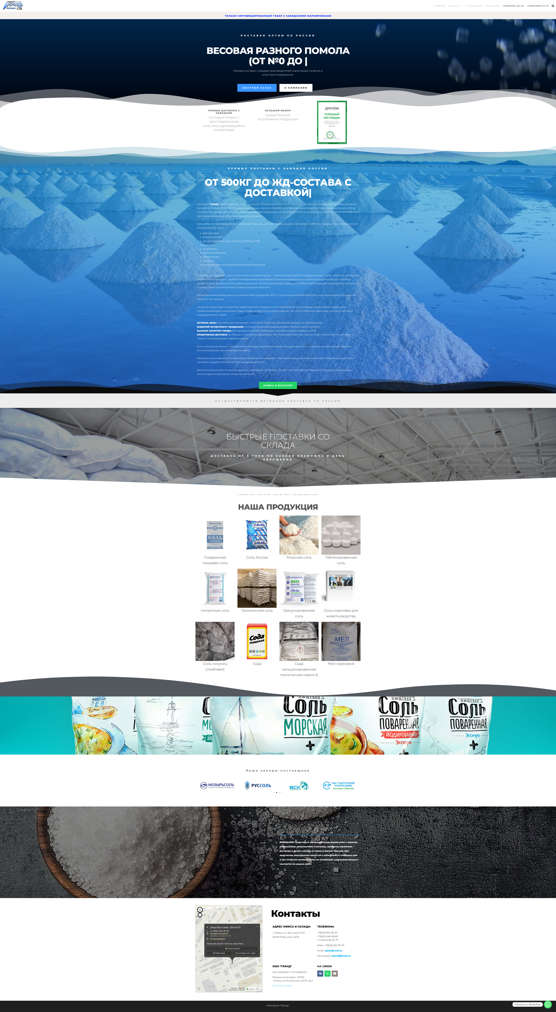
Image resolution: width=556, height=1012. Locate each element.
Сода (257, 664)
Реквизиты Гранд (282, 985)
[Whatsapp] (327, 974)
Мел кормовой (341, 664)
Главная (439, 6)
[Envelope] (335, 974)
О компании (474, 6)
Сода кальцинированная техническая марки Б (299, 669)
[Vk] (320, 974)
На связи (324, 966)
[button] (274, 792)
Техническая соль (257, 610)
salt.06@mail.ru (341, 955)
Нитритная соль (215, 610)
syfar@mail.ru (333, 950)
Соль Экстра (257, 557)
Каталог (454, 6)
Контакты (493, 6)
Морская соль (299, 557)
